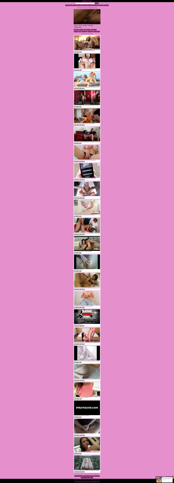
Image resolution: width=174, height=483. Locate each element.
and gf (92, 477)
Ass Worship (90, 5)
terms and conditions (90, 479)
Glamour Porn (94, 29)
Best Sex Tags (106, 5)
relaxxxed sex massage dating (85, 477)
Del (84, 29)
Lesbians (94, 5)
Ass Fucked (88, 29)
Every (80, 31)
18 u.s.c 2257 (79, 479)
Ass (81, 5)
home (75, 479)
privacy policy (84, 479)
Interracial (78, 5)
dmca (96, 479)
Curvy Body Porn (96, 31)
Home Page (68, 5)
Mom (71, 5)
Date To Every (90, 31)
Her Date (81, 29)
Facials (74, 5)
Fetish (86, 5)
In (83, 5)
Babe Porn (76, 31)
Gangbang (101, 5)
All (97, 5)
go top (98, 479)
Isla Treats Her (84, 31)
